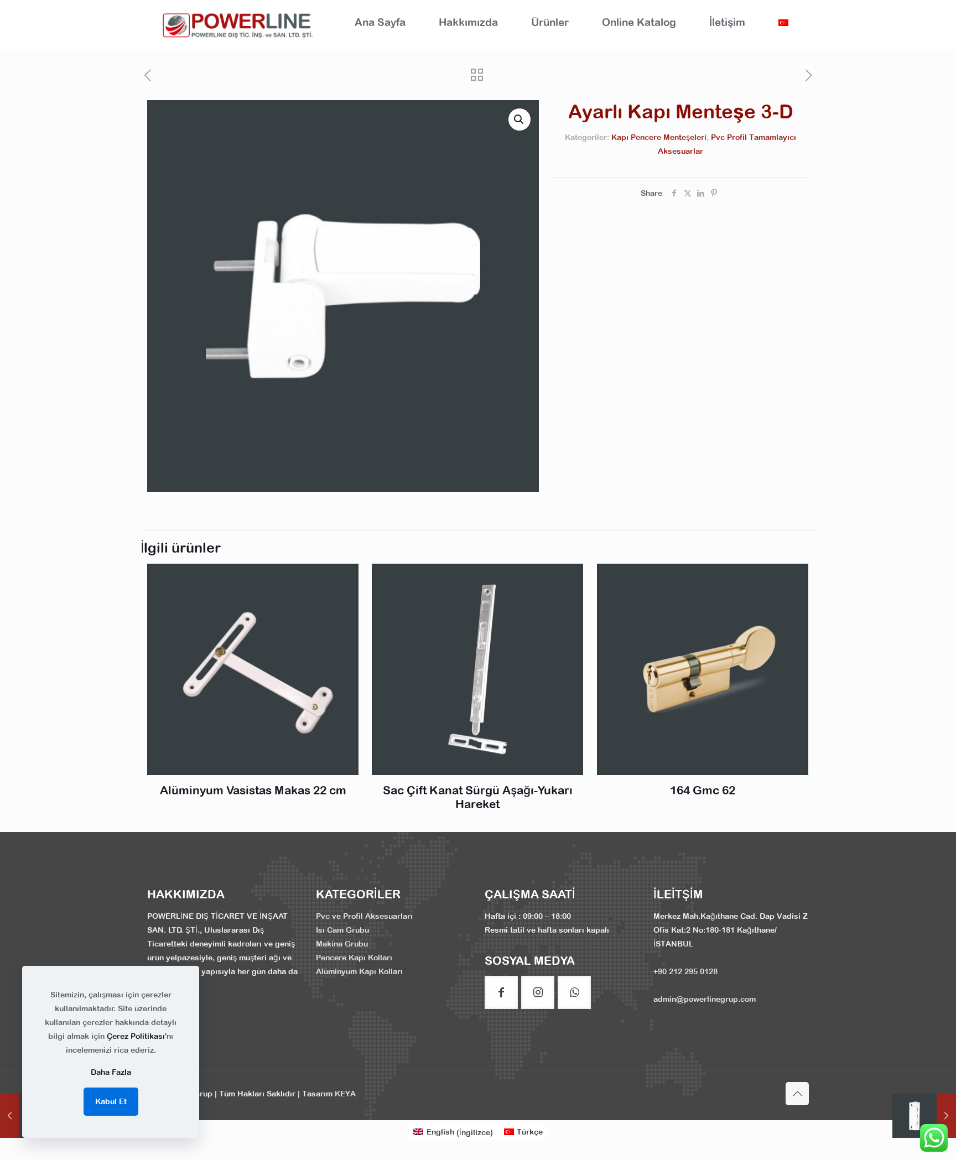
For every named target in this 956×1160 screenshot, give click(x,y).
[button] (519, 119)
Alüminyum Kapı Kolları (359, 971)
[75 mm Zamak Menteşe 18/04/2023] (924, 1116)
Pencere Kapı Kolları (354, 957)
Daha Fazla (111, 1072)
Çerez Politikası (136, 1036)
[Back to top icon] (797, 1093)
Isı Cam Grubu (342, 929)
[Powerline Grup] (239, 25)
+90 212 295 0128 (685, 971)
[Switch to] (783, 22)
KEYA (345, 1093)
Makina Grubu (342, 943)
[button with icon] (501, 992)
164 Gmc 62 (702, 790)
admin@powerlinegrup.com (704, 999)
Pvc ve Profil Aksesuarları (364, 916)
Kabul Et (111, 1101)
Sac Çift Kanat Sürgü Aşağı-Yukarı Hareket (478, 796)
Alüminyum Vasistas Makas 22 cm (253, 790)
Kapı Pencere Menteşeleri (658, 137)
